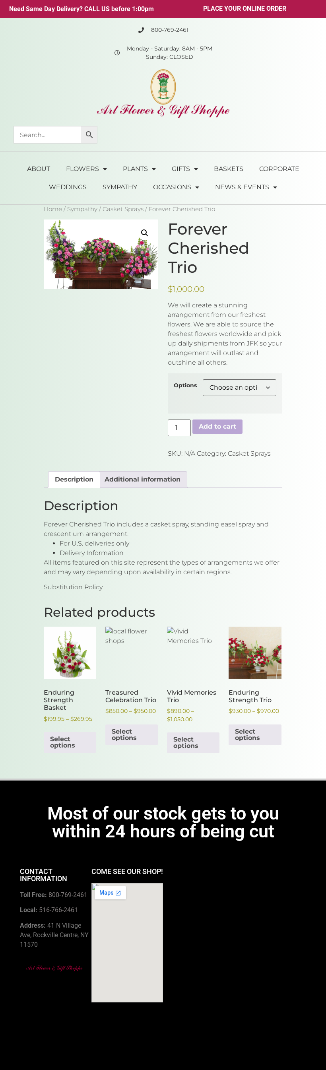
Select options (62, 742)
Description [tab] (74, 479)
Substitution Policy (73, 587)
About (38, 169)
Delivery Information (92, 553)
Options (185, 385)
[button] (145, 233)
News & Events (242, 187)
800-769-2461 (68, 895)
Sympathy (120, 187)
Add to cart (217, 426)
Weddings (68, 187)
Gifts (181, 169)
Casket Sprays (123, 209)
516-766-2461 (58, 910)
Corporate (279, 169)
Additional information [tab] (142, 479)
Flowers (82, 169)
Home (53, 209)
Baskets (228, 169)
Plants (135, 169)
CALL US (97, 9)
